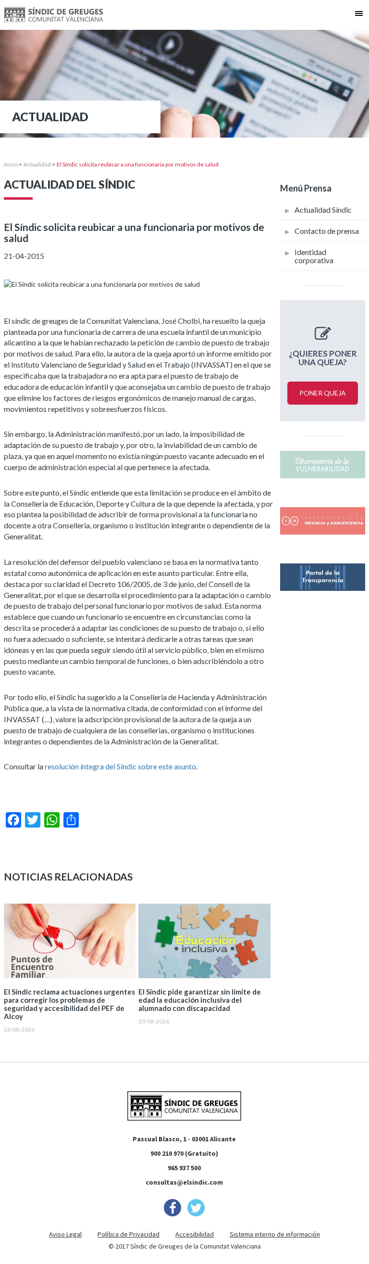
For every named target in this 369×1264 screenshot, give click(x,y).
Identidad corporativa (314, 256)
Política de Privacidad (129, 1234)
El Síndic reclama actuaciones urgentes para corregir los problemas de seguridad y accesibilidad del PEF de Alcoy (69, 1004)
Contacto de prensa (327, 231)
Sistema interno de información (275, 1234)
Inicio (11, 164)
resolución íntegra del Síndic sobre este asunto (120, 766)
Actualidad (37, 164)
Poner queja (322, 393)
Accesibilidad (194, 1234)
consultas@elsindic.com (184, 1182)
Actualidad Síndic (323, 209)
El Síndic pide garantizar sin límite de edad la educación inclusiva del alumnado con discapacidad (199, 1000)
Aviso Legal (65, 1234)
